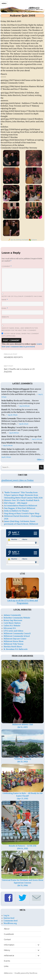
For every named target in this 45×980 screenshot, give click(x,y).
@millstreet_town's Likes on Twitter (17, 480)
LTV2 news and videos (13, 631)
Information (9, 945)
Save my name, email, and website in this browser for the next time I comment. (20, 329)
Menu (4, 3)
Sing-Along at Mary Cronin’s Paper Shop (21, 513)
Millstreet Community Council (17, 633)
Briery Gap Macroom (13, 620)
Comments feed (10, 921)
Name (5, 300)
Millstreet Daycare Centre (15, 639)
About (7, 929)
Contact (7, 939)
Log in (6, 915)
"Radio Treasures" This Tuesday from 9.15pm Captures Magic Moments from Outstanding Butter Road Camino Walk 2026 (23, 495)
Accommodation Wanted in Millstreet (20, 505)
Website (5, 317)
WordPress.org (10, 923)
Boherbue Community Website (17, 618)
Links (6, 966)
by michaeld (23, 240)
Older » (40, 459)
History (7, 950)
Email (5, 308)
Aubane (34, 240)
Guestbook (9, 934)
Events (7, 961)
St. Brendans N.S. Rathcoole (16, 649)
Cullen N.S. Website (12, 625)
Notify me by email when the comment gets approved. (20, 335)
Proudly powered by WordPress (26, 973)
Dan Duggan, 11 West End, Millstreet (19, 508)
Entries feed (9, 918)
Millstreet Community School (17, 636)
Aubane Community (12, 615)
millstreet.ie (9, 956)
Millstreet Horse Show (13, 641)
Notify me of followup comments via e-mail (22, 296)
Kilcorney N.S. (10, 628)
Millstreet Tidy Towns (13, 644)
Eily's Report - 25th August (15, 503)
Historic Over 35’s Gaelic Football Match (21, 500)
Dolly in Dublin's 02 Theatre (16, 511)
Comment (7, 266)
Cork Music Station (12, 623)
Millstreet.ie (8, 973)
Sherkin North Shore (13, 646)
